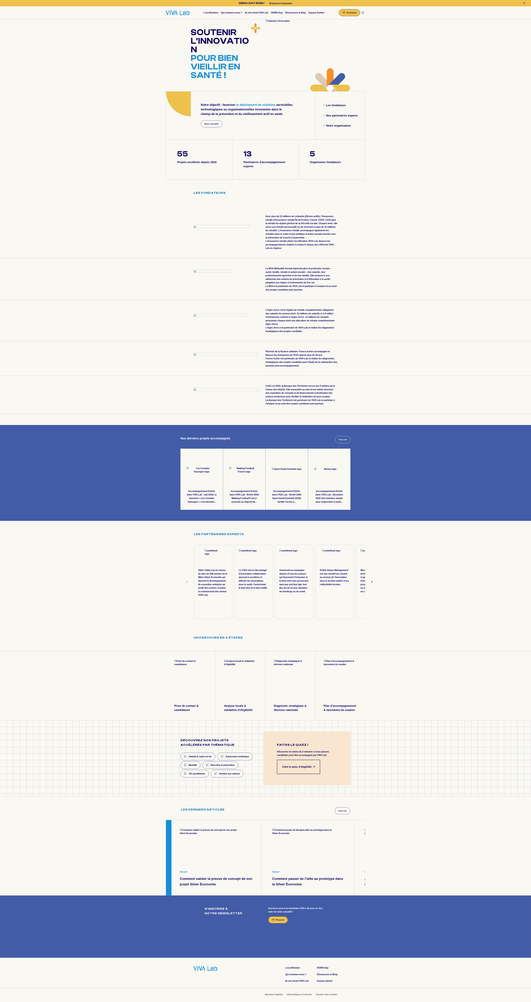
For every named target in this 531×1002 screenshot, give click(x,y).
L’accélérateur (292, 968)
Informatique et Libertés (299, 994)
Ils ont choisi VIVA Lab (297, 981)
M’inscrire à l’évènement (280, 3)
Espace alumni (324, 981)
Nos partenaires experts (342, 115)
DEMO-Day (322, 968)
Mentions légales (274, 994)
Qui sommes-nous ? (295, 974)
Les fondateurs (336, 105)
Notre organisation (338, 125)
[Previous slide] (187, 582)
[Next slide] (371, 582)
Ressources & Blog (327, 974)
